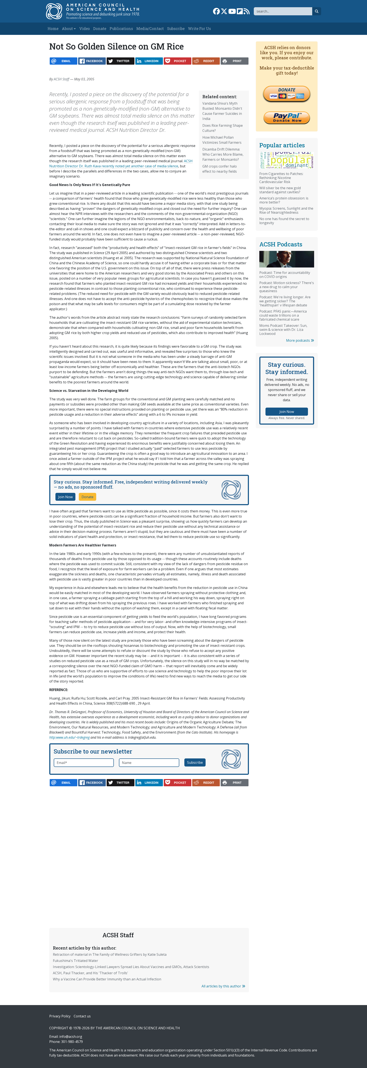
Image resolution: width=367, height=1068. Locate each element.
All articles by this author (222, 986)
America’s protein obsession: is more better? (283, 200)
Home (53, 28)
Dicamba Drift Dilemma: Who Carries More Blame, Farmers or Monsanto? (222, 154)
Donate (99, 28)
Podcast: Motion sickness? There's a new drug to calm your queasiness (286, 286)
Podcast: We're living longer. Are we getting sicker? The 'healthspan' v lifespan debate (285, 301)
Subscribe (176, 28)
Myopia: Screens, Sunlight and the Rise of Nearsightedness (286, 210)
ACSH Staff (61, 79)
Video (84, 28)
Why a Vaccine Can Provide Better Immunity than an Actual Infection (107, 979)
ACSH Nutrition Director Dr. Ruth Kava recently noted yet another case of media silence (121, 163)
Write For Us (199, 28)
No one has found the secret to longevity (284, 220)
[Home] (97, 11)
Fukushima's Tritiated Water (75, 960)
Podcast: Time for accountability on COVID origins (284, 274)
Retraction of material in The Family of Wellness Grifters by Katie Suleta (110, 954)
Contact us (82, 1016)
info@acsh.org (70, 1036)
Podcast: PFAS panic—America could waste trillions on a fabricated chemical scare (283, 315)
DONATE (286, 90)
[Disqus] (149, 847)
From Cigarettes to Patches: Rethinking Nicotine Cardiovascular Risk (281, 177)
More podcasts (298, 340)
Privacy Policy (60, 1016)
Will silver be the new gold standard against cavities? (280, 190)
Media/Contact (150, 28)
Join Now (65, 497)
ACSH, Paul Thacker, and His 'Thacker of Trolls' (90, 973)
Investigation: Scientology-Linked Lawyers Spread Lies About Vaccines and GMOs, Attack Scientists (131, 966)
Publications (121, 28)
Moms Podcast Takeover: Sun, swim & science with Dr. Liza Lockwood (283, 329)
